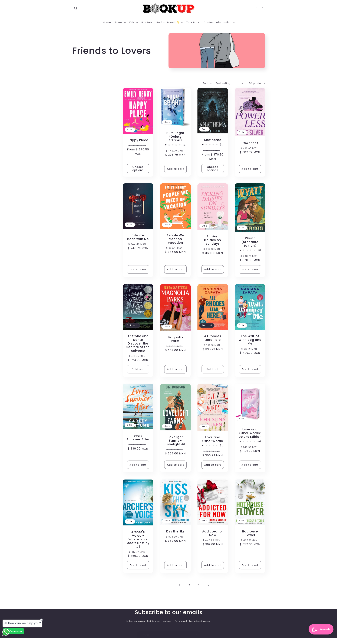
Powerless (250, 143)
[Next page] (208, 585)
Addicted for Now (212, 533)
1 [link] (179, 585)
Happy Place (138, 140)
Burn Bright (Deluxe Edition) (175, 136)
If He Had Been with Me (138, 237)
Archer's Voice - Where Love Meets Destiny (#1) (138, 539)
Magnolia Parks (175, 339)
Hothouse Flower (250, 533)
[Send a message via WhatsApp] (6, 632)
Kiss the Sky (175, 531)
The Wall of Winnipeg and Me (250, 339)
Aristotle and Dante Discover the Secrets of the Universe (138, 343)
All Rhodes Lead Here (212, 338)
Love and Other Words (212, 439)
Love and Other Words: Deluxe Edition (249, 433)
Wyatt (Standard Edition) (250, 242)
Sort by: (207, 83)
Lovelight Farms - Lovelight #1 (175, 440)
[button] (76, 8)
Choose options (138, 168)
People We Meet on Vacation (175, 239)
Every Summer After (138, 437)
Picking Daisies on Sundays (212, 240)
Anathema (212, 140)
